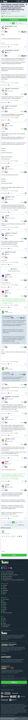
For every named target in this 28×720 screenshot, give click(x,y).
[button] (26, 193)
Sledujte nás (4, 566)
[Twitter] (4, 568)
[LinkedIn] (11, 568)
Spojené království (10, 90)
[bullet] (15, 536)
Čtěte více (12, 719)
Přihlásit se (14, 682)
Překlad (19, 31)
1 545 (20, 23)
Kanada (8, 254)
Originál (3, 31)
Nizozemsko (9, 292)
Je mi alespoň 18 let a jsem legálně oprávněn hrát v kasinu (14, 685)
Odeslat (14, 555)
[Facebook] (2, 568)
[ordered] (13, 536)
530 (10, 23)
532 (16, 23)
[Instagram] (6, 568)
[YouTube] (9, 568)
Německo (8, 28)
